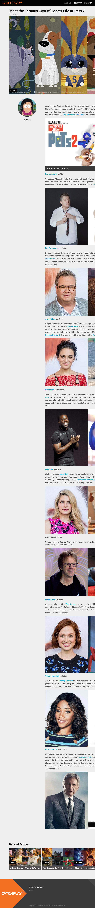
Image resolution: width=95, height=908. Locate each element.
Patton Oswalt (51, 174)
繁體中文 (78, 3)
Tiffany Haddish (52, 676)
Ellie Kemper (50, 599)
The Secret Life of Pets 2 (74, 115)
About (31, 890)
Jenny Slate (50, 319)
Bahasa (88, 3)
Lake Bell (49, 469)
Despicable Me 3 (52, 335)
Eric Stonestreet (52, 248)
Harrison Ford (51, 750)
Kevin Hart (49, 390)
